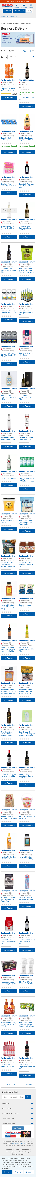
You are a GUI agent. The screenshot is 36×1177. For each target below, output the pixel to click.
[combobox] (19, 10)
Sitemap (9, 1150)
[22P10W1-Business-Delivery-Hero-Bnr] (18, 39)
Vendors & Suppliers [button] (10, 1113)
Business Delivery (12, 23)
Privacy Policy (11, 1152)
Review (18, 1172)
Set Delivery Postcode (8, 16)
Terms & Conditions (22, 1150)
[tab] (18, 1103)
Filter (25, 51)
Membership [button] (7, 1108)
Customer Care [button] (8, 1118)
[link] (9, 78)
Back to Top (30, 1084)
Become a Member (19, 1143)
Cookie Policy (24, 1152)
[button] (31, 11)
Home (3, 23)
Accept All (8, 1172)
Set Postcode (9, 97)
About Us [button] (6, 1103)
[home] (7, 5)
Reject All (29, 1172)
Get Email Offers (10, 1092)
